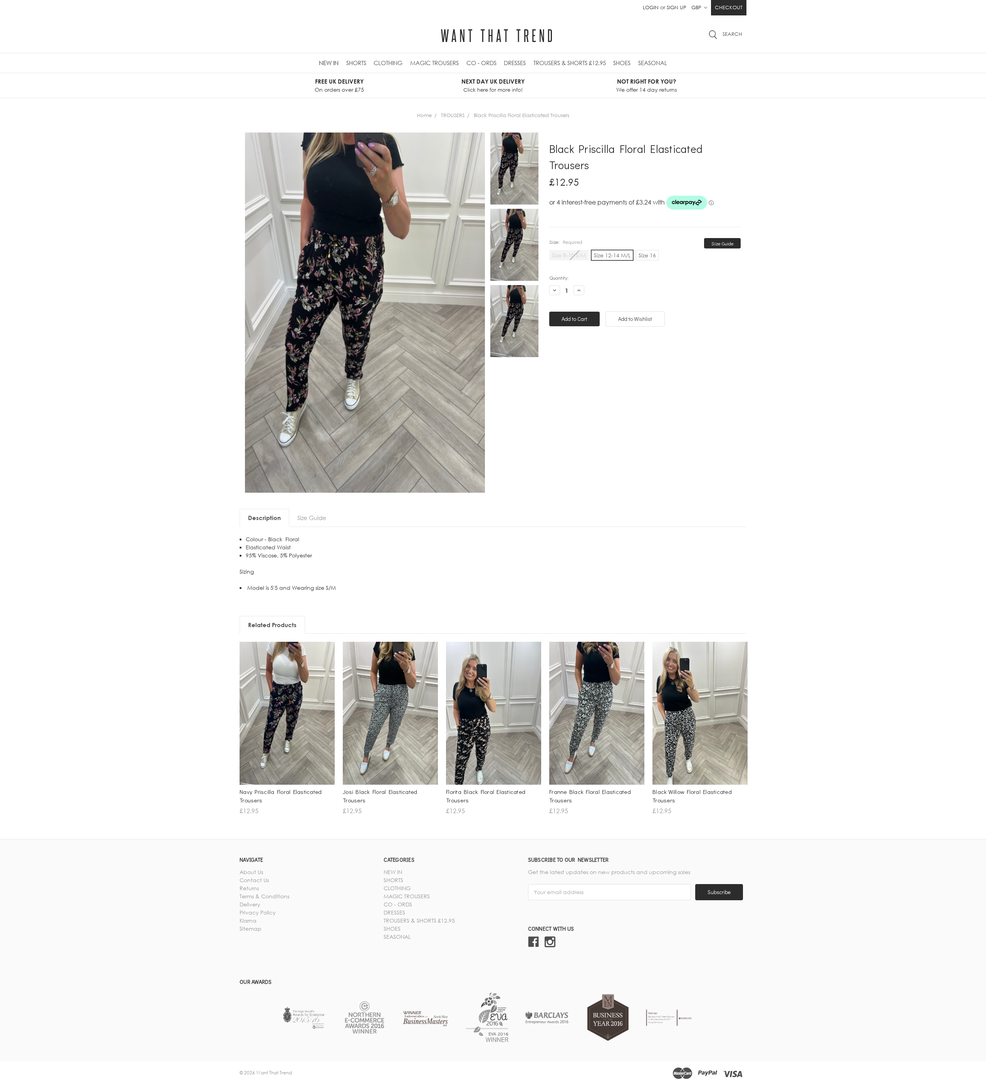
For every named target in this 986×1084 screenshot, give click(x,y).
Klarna (248, 920)
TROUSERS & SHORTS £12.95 (569, 62)
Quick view (287, 721)
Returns (249, 888)
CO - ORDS (481, 62)
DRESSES (515, 62)
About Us (251, 872)
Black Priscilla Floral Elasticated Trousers (521, 115)
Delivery (250, 904)
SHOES (622, 62)
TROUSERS (452, 115)
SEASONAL (652, 62)
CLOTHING (388, 62)
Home (424, 115)
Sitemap (251, 928)
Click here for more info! (493, 90)
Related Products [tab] (272, 624)
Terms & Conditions (264, 896)
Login (651, 7)
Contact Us (254, 880)
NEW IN (329, 62)
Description (264, 517)
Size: (565, 241)
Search (732, 34)
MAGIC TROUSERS (434, 62)
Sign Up (676, 7)
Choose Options (287, 735)
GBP (697, 7)
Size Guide (722, 243)
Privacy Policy (258, 912)
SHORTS (356, 62)
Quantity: (558, 277)
